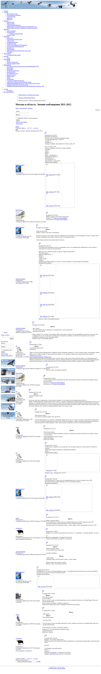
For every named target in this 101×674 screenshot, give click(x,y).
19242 (24, 436)
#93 (46, 476)
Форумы (6, 56)
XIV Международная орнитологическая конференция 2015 (23, 66)
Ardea (17, 593)
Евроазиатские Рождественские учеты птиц (19, 50)
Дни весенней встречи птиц (14, 39)
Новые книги (10, 76)
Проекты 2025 (11, 32)
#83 (37, 225)
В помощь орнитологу (13, 70)
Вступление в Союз (12, 13)
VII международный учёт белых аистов (17, 85)
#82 (47, 212)
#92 (46, 442)
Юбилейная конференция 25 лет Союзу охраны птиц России (23, 83)
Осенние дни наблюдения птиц (15, 46)
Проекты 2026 (11, 35)
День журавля (10, 49)
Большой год (10, 48)
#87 (47, 364)
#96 (47, 542)
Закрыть (97, 109)
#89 (30, 389)
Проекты (6, 29)
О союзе (6, 12)
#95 (47, 528)
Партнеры (9, 90)
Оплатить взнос (11, 16)
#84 (40, 243)
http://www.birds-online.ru (60, 218)
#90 (36, 409)
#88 (44, 375)
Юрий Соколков (20, 165)
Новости (6, 21)
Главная (6, 11)
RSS (17, 129)
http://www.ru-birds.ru (62, 219)
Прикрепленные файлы (51, 162)
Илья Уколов (19, 210)
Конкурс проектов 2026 (13, 63)
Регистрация (4, 354)
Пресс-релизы (10, 23)
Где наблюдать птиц (12, 73)
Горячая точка (10, 22)
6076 (24, 221)
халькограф (19, 528)
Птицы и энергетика (12, 62)
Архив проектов (11, 31)
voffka (17, 518)
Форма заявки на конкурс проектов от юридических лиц (22, 28)
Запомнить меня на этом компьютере (28, 118)
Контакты (9, 19)
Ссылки (6, 89)
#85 (33, 322)
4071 (24, 281)
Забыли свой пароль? (7, 355)
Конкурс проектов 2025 (16, 33)
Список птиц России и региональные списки (19, 82)
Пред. (23, 128)
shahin (17, 427)
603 (24, 174)
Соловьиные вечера (12, 42)
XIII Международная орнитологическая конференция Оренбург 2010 (25, 86)
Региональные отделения (14, 15)
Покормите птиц (11, 43)
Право (8, 77)
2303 (24, 354)
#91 (44, 425)
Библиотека (10, 67)
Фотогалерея (7, 53)
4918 (24, 521)
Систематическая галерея (14, 55)
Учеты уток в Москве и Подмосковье (17, 45)
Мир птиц (9, 18)
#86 (30, 341)
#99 (43, 607)
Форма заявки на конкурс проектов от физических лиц (22, 26)
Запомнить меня (7, 350)
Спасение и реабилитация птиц (15, 80)
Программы (7, 59)
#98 (43, 590)
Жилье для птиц (11, 75)
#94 (47, 514)
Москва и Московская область (27, 97)
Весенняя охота (11, 72)
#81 (46, 132)
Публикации (10, 79)
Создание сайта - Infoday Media (56, 668)
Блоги (8, 58)
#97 (38, 567)
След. (36, 128)
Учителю (9, 52)
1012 (24, 537)
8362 (24, 600)
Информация (7, 65)
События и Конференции (14, 25)
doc (17, 346)
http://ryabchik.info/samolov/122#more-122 (40, 357)
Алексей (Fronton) (20, 279)
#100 (45, 635)
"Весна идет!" (10, 40)
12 (34, 128)
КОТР (8, 60)
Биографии (10, 69)
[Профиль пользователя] (18, 171)
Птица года (10, 38)
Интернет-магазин (9, 92)
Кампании (6, 36)
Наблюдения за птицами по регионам (29, 95)
